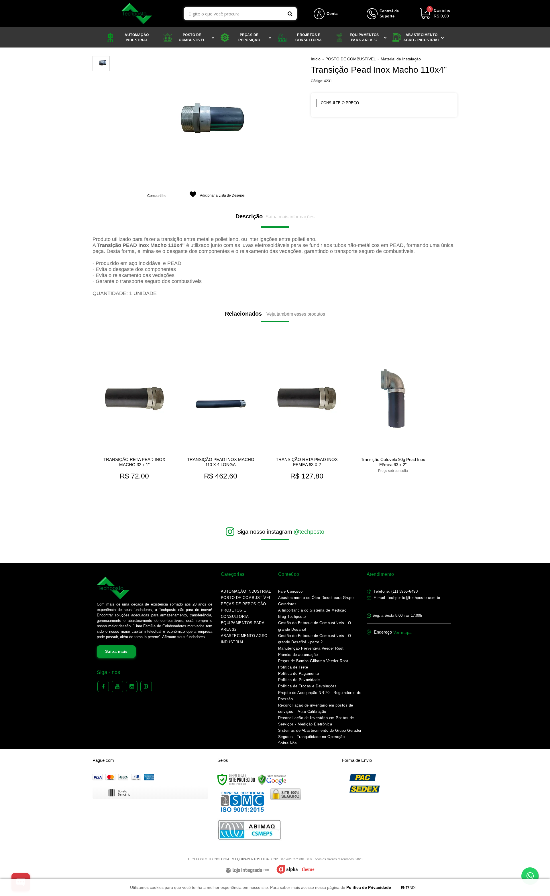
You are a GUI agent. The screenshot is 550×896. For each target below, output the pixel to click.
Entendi (408, 887)
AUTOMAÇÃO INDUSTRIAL (246, 591)
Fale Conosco (290, 591)
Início (316, 59)
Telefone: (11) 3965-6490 (395, 591)
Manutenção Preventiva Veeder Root (311, 648)
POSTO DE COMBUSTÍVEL (350, 59)
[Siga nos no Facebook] (103, 686)
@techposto (309, 532)
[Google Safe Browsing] (272, 780)
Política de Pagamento (298, 673)
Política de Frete (293, 667)
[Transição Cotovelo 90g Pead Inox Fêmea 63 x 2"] (392, 410)
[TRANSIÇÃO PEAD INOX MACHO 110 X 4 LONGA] (220, 415)
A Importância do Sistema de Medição (312, 610)
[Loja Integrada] (247, 871)
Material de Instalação (401, 59)
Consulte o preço (340, 103)
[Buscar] (290, 13)
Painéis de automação (298, 654)
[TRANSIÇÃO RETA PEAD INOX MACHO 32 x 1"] (134, 415)
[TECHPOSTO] (137, 13)
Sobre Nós (287, 743)
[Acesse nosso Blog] (146, 686)
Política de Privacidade (299, 680)
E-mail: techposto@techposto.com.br (406, 598)
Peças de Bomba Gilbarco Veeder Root (313, 661)
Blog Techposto (292, 616)
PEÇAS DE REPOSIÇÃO (243, 604)
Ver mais (134, 476)
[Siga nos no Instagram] (132, 686)
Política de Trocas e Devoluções (307, 686)
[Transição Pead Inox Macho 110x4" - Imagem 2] (101, 63)
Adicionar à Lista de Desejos (222, 195)
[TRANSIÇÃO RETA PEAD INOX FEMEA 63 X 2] (306, 415)
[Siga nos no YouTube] (117, 686)
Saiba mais (116, 651)
